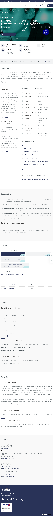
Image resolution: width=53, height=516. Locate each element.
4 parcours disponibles (9, 34)
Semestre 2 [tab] (23, 278)
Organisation (14, 61)
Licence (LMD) (22, 9)
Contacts (47, 61)
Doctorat (47, 1)
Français (44, 514)
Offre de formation (11, 9)
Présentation (4, 61)
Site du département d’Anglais (32, 145)
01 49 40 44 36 (6, 448)
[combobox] (44, 514)
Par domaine (37, 5)
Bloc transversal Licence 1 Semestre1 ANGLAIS (13, 291)
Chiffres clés (24, 1)
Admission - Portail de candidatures (34, 164)
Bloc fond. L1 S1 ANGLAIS (8, 288)
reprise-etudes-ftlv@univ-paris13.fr (10, 468)
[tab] (13, 254)
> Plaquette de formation (31, 151)
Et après (40, 61)
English (49, 514)
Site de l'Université (14, 1)
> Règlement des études (30, 158)
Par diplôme (7, 5)
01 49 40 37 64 (6, 466)
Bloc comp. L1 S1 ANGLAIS (9, 284)
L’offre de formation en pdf (36, 1)
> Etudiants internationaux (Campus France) (36, 161)
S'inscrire (5, 1)
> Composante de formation (32, 148)
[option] (49, 514)
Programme (23, 61)
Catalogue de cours (27, 5)
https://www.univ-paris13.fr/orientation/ (12, 460)
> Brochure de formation (31, 154)
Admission (32, 61)
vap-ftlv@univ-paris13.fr (8, 476)
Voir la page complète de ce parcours (11, 274)
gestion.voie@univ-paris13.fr (9, 458)
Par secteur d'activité (16, 5)
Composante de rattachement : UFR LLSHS (36, 179)
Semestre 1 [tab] (4, 278)
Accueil (3, 9)
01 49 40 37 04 (6, 475)
